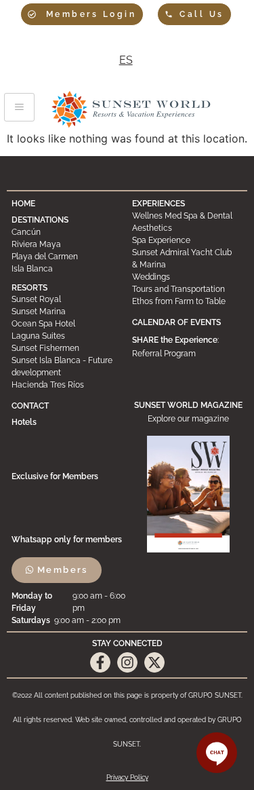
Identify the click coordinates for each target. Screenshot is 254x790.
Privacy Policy (127, 777)
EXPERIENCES (158, 203)
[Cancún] (67, 232)
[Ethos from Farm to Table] (187, 301)
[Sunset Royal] (67, 299)
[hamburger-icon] (19, 107)
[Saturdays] (70, 620)
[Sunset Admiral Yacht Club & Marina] (187, 258)
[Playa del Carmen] (67, 256)
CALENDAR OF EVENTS (176, 322)
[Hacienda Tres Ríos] (67, 385)
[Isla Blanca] (67, 269)
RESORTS (29, 288)
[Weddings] (187, 277)
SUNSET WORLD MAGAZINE (188, 405)
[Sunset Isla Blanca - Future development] (67, 366)
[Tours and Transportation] (187, 289)
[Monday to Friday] (70, 602)
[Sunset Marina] (67, 311)
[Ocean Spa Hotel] (67, 324)
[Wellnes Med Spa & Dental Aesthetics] (187, 222)
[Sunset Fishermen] (67, 348)
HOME (23, 203)
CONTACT (30, 406)
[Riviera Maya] (67, 244)
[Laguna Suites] (67, 336)
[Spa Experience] (187, 240)
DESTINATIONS (40, 220)
